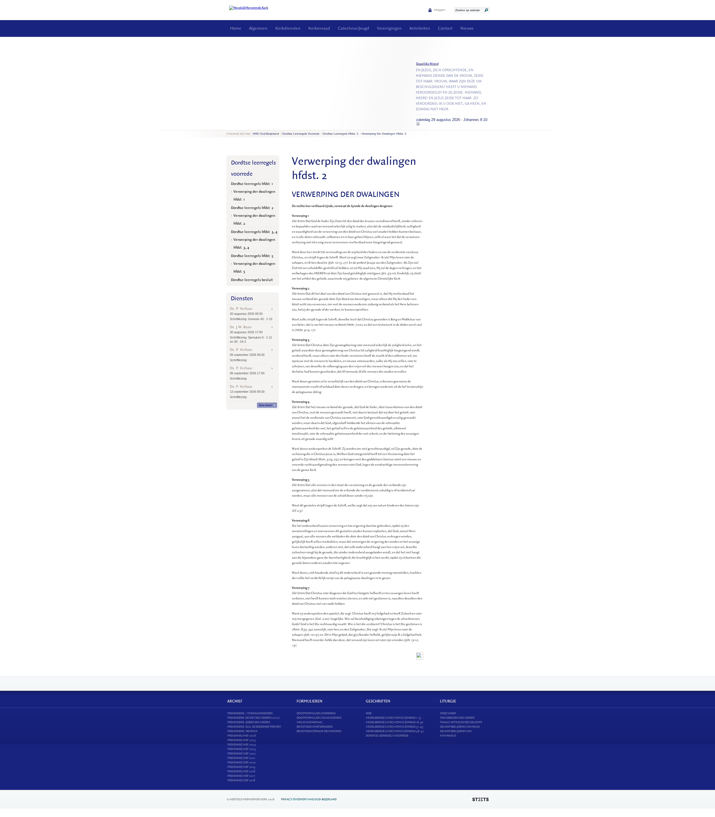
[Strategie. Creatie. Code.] (480, 799)
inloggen (439, 9)
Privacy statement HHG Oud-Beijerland (309, 799)
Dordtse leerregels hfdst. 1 (252, 183)
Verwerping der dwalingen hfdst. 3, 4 (254, 243)
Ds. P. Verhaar (251, 313)
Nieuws (467, 28)
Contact (445, 28)
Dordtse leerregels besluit (252, 279)
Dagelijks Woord (427, 64)
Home (235, 28)
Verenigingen (389, 28)
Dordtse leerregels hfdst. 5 (252, 255)
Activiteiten (419, 28)
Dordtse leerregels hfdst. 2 (340, 133)
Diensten (242, 298)
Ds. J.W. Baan (251, 334)
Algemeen (258, 28)
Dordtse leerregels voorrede (301, 133)
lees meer (265, 405)
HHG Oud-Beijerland (266, 133)
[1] (231, 125)
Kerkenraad (319, 28)
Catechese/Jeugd (353, 28)
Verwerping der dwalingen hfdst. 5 (254, 267)
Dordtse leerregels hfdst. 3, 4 (254, 231)
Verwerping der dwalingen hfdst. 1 (254, 195)
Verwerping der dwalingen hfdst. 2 (384, 133)
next (234, 125)
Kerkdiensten (288, 28)
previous (228, 125)
